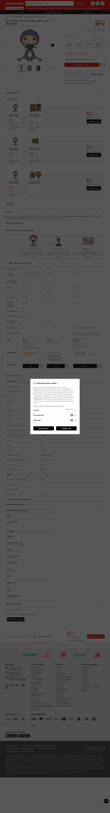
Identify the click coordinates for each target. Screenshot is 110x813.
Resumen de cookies (59, 406)
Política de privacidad (38, 406)
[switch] (71, 415)
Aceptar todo (66, 428)
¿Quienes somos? (49, 406)
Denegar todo (43, 428)
